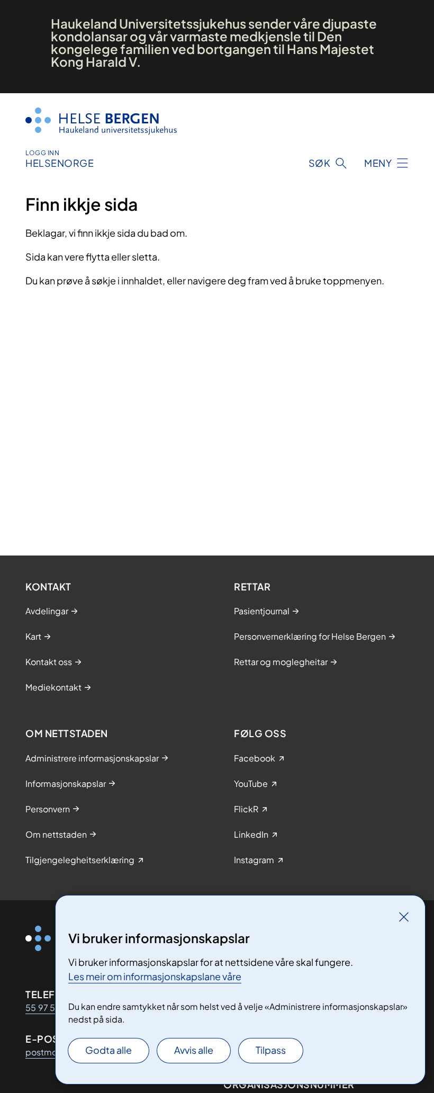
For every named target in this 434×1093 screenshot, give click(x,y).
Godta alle (108, 1050)
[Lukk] (403, 916)
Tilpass (271, 1050)
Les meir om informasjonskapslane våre (154, 976)
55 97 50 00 (50, 1007)
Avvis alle (193, 1050)
